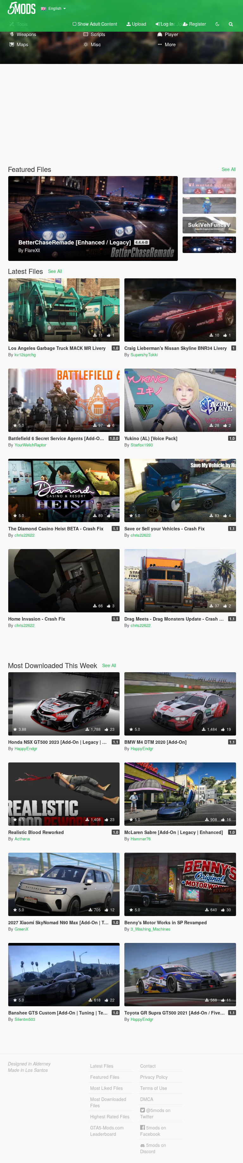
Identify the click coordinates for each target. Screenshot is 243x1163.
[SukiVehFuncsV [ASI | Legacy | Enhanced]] (209, 225)
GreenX (21, 929)
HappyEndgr (26, 748)
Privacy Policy (154, 1077)
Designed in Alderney (29, 1063)
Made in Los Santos (28, 1070)
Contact (148, 1066)
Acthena (22, 839)
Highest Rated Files (109, 1116)
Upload (138, 24)
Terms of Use (153, 1088)
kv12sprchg (25, 354)
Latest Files (101, 1066)
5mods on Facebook (153, 1130)
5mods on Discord (153, 1148)
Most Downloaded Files (108, 1102)
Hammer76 (141, 839)
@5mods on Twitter (155, 1113)
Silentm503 (25, 1019)
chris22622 (24, 535)
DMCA (146, 1099)
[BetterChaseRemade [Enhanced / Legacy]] (209, 245)
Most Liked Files (106, 1088)
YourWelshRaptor (30, 445)
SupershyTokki (144, 354)
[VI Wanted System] (209, 186)
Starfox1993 (142, 445)
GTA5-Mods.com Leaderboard (107, 1130)
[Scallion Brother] (209, 205)
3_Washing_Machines (151, 929)
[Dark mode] (217, 24)
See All (229, 169)
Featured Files (104, 1077)
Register (197, 24)
